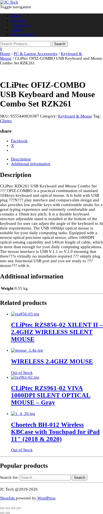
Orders (17, 30)
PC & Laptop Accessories (35, 53)
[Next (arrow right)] (7, 513)
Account (18, 20)
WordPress (45, 498)
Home (16, 15)
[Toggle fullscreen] (7, 508)
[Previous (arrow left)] (2, 513)
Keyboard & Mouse (75, 116)
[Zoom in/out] (2, 508)
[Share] (13, 508)
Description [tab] (21, 159)
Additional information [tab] (30, 164)
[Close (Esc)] (18, 508)
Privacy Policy (23, 34)
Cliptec (6, 121)
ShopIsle (8, 498)
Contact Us (20, 25)
